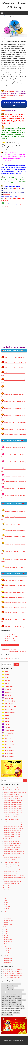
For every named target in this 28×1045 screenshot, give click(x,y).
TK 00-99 (7, 736)
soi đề (10, 1012)
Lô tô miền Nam (9, 742)
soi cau (3, 992)
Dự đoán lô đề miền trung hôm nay (11, 839)
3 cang (3, 983)
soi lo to (22, 1006)
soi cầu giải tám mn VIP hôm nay (12, 871)
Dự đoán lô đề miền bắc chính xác (11, 790)
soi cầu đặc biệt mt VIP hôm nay (12, 845)
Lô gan (7, 715)
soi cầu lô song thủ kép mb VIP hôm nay (13, 828)
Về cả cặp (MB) (9, 704)
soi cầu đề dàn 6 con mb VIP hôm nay (13, 804)
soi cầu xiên (19, 1002)
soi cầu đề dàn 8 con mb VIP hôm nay (13, 806)
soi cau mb (9, 994)
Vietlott (7, 683)
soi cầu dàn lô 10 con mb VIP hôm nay (13, 798)
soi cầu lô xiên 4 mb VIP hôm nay (12, 836)
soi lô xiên (4, 1010)
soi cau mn (23, 994)
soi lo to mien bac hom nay (13, 1008)
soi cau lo (4, 994)
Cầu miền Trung (10, 712)
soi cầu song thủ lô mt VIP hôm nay (12, 857)
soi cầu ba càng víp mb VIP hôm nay (12, 794)
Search (16, 664)
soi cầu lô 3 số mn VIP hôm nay (10, 639)
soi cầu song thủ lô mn (10, 91)
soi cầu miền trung (21, 1000)
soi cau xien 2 (5, 996)
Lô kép (7, 721)
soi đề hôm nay (16, 1012)
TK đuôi (7, 727)
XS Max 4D (8, 689)
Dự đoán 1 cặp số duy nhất (8, 988)
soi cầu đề (19, 1004)
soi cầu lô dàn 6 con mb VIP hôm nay (13, 824)
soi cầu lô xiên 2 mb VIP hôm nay (12, 832)
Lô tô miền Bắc (9, 739)
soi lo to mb (4, 1008)
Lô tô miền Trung (10, 745)
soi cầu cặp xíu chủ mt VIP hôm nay (12, 843)
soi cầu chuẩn (18, 998)
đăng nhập (8, 658)
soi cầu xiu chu (12, 1002)
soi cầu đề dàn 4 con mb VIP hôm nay (13, 802)
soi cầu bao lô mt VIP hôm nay (11, 841)
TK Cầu (5, 911)
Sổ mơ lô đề (6, 886)
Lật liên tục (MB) (10, 701)
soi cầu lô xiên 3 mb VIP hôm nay (12, 834)
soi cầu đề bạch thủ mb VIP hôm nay (13, 800)
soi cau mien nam (16, 994)
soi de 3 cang (4, 1006)
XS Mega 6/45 (9, 686)
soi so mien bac (5, 1012)
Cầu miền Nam (9, 710)
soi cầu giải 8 (5, 1000)
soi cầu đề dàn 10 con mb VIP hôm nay (13, 808)
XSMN (7, 675)
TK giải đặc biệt (9, 730)
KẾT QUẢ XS (6, 890)
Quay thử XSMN (9, 756)
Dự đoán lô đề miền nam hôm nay (10, 644)
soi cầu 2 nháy (10, 998)
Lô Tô (4, 946)
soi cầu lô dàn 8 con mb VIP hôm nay (13, 826)
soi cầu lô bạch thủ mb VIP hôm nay (12, 816)
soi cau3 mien (13, 992)
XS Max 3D (8, 695)
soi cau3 (8, 992)
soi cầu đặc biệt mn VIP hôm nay (12, 869)
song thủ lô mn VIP (8, 95)
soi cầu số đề (5, 1002)
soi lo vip (22, 1008)
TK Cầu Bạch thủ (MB (9, 914)
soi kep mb (10, 1006)
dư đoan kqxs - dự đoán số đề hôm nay (16, 39)
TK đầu (7, 724)
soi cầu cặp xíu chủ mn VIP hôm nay (12, 636)
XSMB (6, 672)
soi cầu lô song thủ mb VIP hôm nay (12, 830)
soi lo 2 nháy (16, 1006)
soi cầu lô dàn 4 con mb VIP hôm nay (13, 822)
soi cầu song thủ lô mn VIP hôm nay (12, 881)
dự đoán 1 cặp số (13, 985)
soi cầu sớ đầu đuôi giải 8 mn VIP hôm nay (14, 875)
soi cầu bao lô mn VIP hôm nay (10, 634)
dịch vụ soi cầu (5, 985)
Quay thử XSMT (9, 753)
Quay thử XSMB (9, 750)
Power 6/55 (8, 692)
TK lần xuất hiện (10, 733)
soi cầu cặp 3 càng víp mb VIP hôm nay (13, 796)
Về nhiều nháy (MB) (10, 707)
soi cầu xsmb (5, 1004)
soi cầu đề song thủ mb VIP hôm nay (13, 812)
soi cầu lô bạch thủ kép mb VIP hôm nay (13, 814)
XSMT (6, 678)
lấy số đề (16, 990)
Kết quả (7, 680)
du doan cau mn (17, 983)
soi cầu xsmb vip (12, 1004)
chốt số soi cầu (9, 983)
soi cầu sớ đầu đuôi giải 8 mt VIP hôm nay (14, 851)
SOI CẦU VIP (4, 998)
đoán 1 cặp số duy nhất (7, 1014)
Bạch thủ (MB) (9, 698)
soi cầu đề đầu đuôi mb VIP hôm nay (13, 810)
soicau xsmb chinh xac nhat (15, 996)
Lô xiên (7, 718)
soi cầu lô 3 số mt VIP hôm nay (11, 849)
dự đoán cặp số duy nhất (7, 990)
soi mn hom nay (16, 1010)
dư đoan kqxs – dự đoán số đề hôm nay (12, 787)
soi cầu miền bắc (12, 1000)
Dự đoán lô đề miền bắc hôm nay (11, 819)
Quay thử (8, 747)
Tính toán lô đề (6, 888)
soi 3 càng (22, 990)
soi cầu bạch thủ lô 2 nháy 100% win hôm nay (15, 792)
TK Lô (4, 926)
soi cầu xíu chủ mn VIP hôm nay (11, 641)
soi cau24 (19, 992)
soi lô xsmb (9, 1010)
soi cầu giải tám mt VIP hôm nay (12, 847)
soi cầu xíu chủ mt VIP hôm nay (11, 859)
